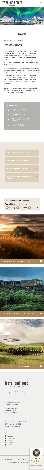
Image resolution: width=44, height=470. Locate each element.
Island (21, 40)
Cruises (10, 445)
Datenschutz (23, 462)
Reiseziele (7, 40)
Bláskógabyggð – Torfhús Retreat (16, 261)
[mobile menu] (41, 3)
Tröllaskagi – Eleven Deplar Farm (16, 366)
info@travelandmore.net (14, 426)
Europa (15, 40)
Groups (10, 440)
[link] (22, 153)
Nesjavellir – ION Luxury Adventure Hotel (19, 314)
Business (11, 438)
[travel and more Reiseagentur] (12, 3)
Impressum (13, 462)
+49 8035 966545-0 (18, 422)
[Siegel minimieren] (42, 449)
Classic (10, 436)
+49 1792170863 (20, 424)
